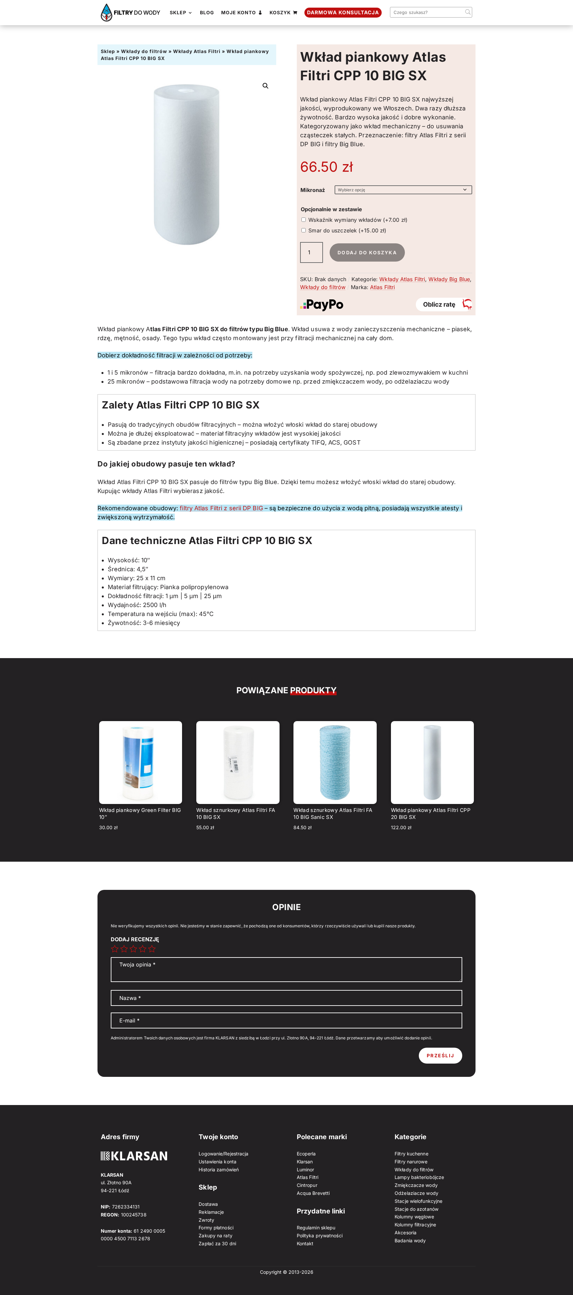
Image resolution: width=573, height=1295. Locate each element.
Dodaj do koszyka (367, 252)
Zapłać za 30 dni (217, 1243)
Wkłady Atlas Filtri (197, 51)
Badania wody (410, 1240)
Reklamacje (211, 1212)
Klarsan (305, 1161)
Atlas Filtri (382, 287)
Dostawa (208, 1204)
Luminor (305, 1169)
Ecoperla (306, 1153)
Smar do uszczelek (347, 230)
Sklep (108, 51)
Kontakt (305, 1243)
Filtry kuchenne (411, 1153)
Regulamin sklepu (316, 1227)
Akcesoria (405, 1232)
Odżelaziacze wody (416, 1193)
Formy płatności (216, 1227)
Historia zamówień (219, 1169)
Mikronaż (312, 190)
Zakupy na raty (215, 1235)
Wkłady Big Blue (449, 279)
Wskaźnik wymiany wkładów (358, 219)
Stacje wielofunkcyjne (418, 1201)
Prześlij (440, 1055)
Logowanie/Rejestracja (223, 1153)
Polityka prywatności (320, 1235)
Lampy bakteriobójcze (419, 1177)
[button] (266, 86)
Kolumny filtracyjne (415, 1224)
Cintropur (307, 1185)
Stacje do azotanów (416, 1209)
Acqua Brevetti (313, 1193)
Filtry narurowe (411, 1161)
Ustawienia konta (217, 1161)
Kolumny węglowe (414, 1216)
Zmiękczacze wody (416, 1185)
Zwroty (206, 1220)
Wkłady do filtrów (144, 51)
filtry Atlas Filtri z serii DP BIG (221, 508)
